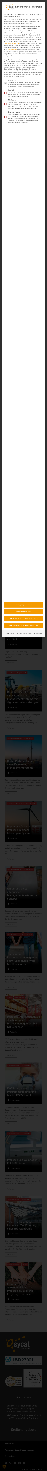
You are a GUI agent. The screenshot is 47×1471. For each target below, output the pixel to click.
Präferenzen (10, 633)
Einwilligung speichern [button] (23, 605)
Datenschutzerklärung (11, 43)
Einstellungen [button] (12, 50)
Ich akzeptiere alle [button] (23, 612)
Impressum (38, 633)
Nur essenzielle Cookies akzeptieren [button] (23, 618)
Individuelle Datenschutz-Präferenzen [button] (23, 625)
